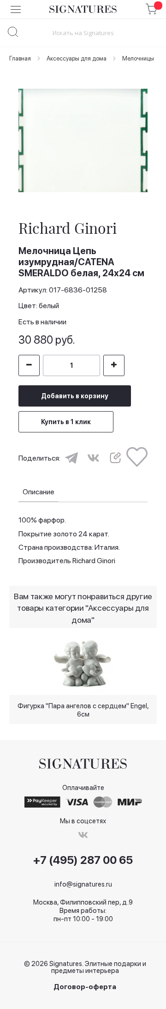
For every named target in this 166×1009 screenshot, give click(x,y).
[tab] (38, 492)
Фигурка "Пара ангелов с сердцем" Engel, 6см (83, 709)
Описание (38, 491)
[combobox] (83, 32)
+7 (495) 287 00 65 (83, 860)
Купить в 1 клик (66, 421)
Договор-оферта (84, 987)
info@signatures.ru (83, 884)
